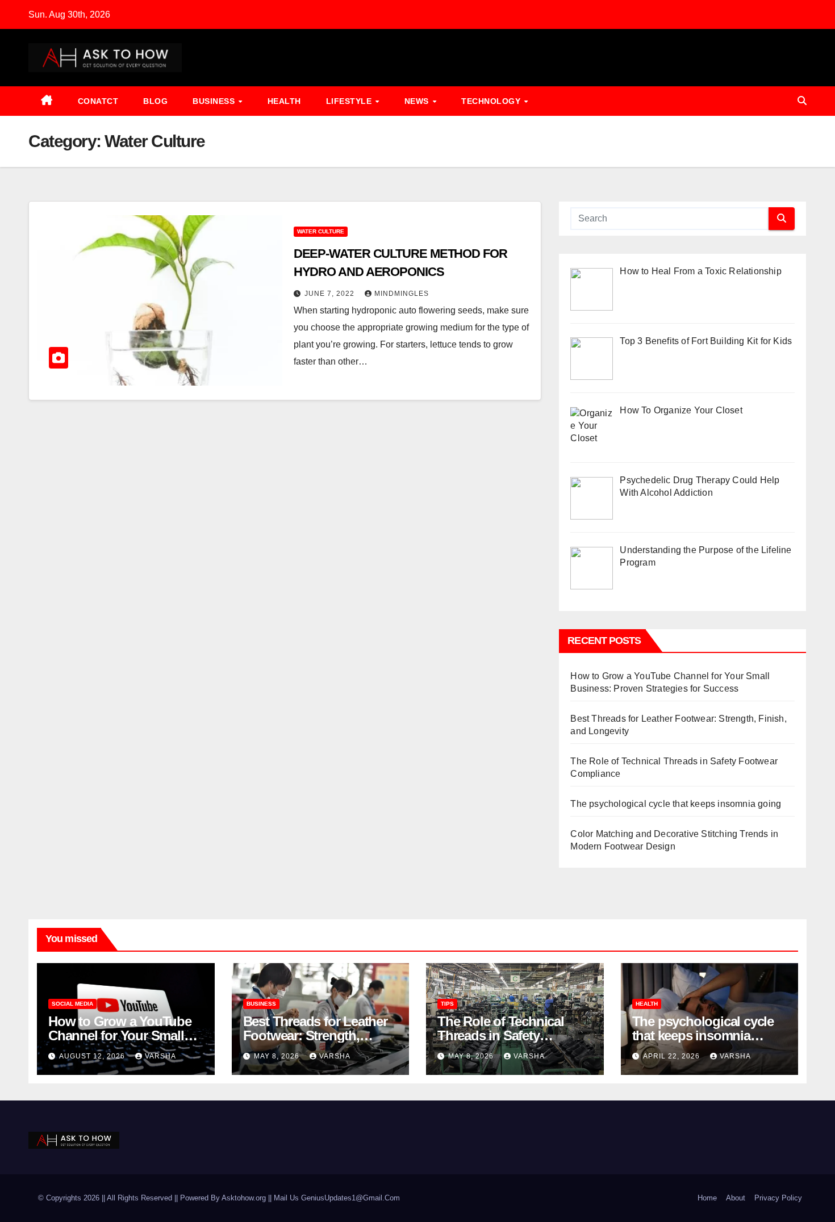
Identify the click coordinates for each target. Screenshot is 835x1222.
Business (215, 101)
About (735, 1198)
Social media (72, 1004)
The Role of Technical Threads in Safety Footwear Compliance (501, 1035)
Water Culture (320, 231)
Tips (447, 1004)
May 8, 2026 (278, 1056)
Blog (155, 101)
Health (284, 101)
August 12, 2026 (93, 1056)
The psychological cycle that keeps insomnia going (675, 804)
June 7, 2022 (330, 294)
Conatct (98, 101)
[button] (802, 101)
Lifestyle (350, 101)
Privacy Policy (778, 1198)
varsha (160, 1056)
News (418, 101)
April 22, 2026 (672, 1056)
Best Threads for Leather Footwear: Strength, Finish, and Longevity (315, 1035)
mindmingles (401, 294)
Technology (492, 101)
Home (707, 1198)
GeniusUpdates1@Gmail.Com (350, 1198)
